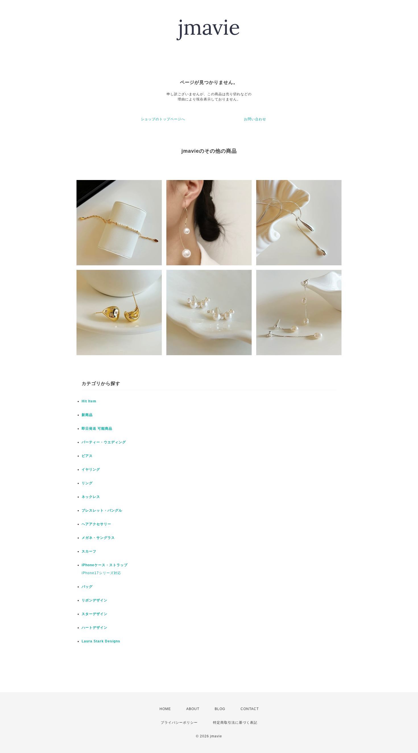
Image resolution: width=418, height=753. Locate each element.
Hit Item (89, 401)
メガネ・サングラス (98, 538)
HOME (165, 709)
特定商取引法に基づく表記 (235, 723)
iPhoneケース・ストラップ (105, 565)
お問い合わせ (255, 119)
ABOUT (192, 709)
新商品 (87, 415)
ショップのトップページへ (163, 119)
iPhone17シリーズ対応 (101, 573)
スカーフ (89, 551)
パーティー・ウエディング (104, 442)
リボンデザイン (94, 600)
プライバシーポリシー (179, 723)
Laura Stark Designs (101, 641)
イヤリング (91, 469)
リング (87, 483)
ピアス (87, 456)
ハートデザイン (94, 628)
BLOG (220, 709)
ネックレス (91, 497)
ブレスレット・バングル (102, 510)
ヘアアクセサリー (96, 524)
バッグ (87, 587)
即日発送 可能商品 (97, 429)
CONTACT (250, 709)
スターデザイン (94, 614)
